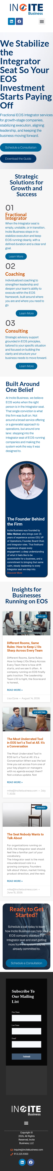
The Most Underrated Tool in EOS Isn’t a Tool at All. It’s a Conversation (26, 742)
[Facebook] (19, 21)
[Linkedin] (11, 21)
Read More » (15, 690)
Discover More (14, 572)
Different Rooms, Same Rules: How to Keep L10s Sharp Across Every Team (25, 646)
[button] (42, 21)
